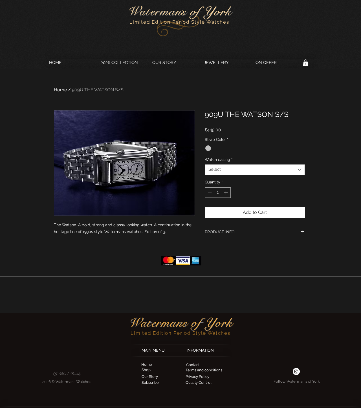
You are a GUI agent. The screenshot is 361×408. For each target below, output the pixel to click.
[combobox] (255, 169)
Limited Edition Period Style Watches (179, 22)
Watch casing (219, 159)
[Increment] (226, 193)
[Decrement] (209, 193)
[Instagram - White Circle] (296, 371)
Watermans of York (179, 11)
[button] (305, 62)
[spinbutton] (218, 193)
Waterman (155, 323)
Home (60, 89)
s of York (208, 323)
